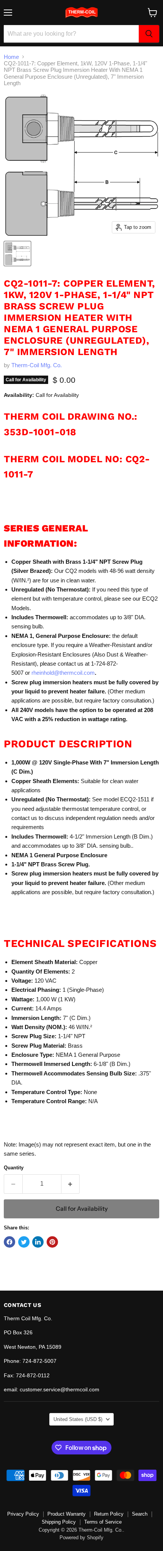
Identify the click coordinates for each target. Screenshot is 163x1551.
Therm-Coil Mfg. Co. (36, 365)
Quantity (14, 1167)
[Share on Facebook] (9, 1242)
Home (11, 57)
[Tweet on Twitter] (24, 1242)
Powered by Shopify (81, 1537)
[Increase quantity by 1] (70, 1183)
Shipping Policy (59, 1522)
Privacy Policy (23, 1514)
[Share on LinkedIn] (38, 1242)
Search (139, 1514)
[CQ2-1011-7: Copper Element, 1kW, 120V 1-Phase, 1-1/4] (17, 253)
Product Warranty (66, 1514)
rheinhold (42, 672)
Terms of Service (103, 1522)
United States (77, 1419)
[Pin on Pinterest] (52, 1242)
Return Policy (109, 1514)
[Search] (149, 34)
